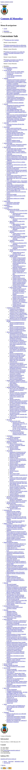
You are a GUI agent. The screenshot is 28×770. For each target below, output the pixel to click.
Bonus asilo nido (10, 672)
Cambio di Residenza (12, 108)
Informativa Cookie (19, 761)
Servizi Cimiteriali (8, 663)
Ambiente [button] (6, 78)
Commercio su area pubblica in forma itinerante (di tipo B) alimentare (18, 315)
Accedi (5, 28)
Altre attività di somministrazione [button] (14, 332)
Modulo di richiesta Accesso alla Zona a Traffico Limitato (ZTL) (16, 662)
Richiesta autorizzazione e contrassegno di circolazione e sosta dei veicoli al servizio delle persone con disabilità (16, 622)
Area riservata (7, 762)
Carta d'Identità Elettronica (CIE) (14, 109)
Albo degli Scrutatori (11, 584)
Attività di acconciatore (15, 449)
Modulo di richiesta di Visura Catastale (16, 666)
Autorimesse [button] (9, 435)
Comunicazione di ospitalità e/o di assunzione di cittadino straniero (15, 649)
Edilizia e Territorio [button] (8, 523)
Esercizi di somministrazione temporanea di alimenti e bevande (17, 354)
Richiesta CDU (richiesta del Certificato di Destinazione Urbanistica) (17, 721)
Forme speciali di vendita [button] (15, 287)
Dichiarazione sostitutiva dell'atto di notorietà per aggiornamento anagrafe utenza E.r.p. (15, 553)
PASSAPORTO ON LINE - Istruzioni (16, 110)
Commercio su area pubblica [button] (13, 307)
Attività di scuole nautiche (16, 492)
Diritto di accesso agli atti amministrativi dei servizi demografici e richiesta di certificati (17, 115)
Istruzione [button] (6, 610)
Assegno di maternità (12, 669)
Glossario (9, 174)
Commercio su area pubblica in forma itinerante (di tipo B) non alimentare (18, 317)
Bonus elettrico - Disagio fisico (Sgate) (16, 673)
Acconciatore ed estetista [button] (12, 446)
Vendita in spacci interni (18, 298)
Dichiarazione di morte (12, 701)
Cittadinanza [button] (6, 205)
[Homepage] (4, 15)
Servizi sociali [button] (7, 668)
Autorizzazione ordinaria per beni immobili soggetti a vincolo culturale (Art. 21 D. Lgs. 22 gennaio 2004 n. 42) (17, 171)
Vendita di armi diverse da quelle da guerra (19, 276)
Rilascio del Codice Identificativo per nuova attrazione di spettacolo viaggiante (18, 390)
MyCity (3, 765)
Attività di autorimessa (15, 437)
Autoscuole (12, 469)
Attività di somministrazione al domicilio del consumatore (17, 376)
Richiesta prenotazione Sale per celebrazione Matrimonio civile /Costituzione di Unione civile (15, 46)
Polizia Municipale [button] (8, 619)
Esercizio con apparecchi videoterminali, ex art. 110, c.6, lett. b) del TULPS (20, 424)
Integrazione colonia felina (13, 203)
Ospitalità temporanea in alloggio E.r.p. (16, 557)
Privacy (5, 761)
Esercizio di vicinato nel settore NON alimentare (20, 214)
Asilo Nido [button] (6, 123)
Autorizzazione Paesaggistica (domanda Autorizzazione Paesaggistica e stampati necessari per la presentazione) (16, 718)
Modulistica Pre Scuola (12, 614)
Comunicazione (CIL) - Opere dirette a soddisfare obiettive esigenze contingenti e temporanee (16, 153)
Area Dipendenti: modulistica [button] (10, 67)
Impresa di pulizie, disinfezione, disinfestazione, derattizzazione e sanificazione (17, 467)
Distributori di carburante (15, 440)
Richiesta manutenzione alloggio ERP (15, 556)
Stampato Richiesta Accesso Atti (14, 155)
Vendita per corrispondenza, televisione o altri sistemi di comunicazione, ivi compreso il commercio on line (20, 301)
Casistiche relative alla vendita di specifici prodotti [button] (17, 255)
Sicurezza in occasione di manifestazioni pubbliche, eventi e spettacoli (16, 659)
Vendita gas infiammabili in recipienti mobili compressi (19, 259)
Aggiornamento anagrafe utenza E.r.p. (15, 545)
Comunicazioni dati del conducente (15, 647)
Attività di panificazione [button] (12, 507)
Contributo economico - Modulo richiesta (16, 674)
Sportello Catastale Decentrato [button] (11, 665)
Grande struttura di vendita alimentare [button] (18, 236)
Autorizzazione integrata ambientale (15, 102)
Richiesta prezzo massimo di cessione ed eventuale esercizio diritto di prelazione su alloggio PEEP (16, 563)
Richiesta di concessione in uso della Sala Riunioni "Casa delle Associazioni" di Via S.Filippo (14, 53)
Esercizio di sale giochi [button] (15, 421)
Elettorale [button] (6, 583)
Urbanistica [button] (6, 712)
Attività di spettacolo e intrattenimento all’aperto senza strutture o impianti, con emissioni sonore (18, 412)
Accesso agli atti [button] (7, 70)
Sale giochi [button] (9, 419)
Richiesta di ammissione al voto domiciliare (17, 587)
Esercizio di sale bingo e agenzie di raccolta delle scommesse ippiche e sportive (19, 433)
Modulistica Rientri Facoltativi (14, 615)
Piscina (11, 472)
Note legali (11, 761)
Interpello (12, 711)
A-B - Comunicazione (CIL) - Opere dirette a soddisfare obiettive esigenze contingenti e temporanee (17, 182)
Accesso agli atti (10, 77)
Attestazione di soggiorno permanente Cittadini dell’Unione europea (15, 106)
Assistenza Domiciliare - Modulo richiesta (16, 670)
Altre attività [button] (9, 450)
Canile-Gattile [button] (7, 201)
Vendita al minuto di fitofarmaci (20, 286)
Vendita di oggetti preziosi (19, 278)
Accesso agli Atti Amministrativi (14, 75)
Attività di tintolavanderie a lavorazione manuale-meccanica (17, 505)
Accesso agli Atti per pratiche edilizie (15, 71)
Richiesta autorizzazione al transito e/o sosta (17, 643)
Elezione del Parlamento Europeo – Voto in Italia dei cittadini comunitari (17, 591)
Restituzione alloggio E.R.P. (13, 560)
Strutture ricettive (14, 384)
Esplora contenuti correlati (7, 1)
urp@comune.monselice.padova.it (12, 750)
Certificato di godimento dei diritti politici (16, 588)
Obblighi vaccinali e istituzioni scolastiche (16, 685)
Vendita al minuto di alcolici (19, 257)
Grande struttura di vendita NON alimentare (19, 234)
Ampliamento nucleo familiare (14, 546)
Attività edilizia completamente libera (15, 185)
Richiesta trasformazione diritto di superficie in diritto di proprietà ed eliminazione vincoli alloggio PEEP (17, 569)
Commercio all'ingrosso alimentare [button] (18, 245)
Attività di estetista (14, 448)
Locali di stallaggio (14, 493)
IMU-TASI (9, 708)
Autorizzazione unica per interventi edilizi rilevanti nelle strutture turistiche (16, 149)
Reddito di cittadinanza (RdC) (14, 686)
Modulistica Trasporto (12, 612)
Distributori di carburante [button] (12, 438)
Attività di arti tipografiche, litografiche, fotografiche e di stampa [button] (16, 497)
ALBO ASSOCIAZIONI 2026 (14, 128)
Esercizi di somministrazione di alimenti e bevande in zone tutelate (18, 327)
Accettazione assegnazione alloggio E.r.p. (16, 543)
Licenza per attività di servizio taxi (18, 458)
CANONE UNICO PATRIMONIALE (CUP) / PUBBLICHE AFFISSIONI (16, 706)
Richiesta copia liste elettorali (13, 593)
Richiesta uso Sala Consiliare (12, 40)
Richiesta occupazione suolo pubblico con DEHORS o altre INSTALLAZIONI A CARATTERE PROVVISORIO (16, 526)
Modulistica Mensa (11, 611)
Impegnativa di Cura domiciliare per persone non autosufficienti (15, 679)
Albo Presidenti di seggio (12, 585)
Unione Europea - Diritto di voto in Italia (16, 603)
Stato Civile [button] (6, 688)
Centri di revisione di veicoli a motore (18, 491)
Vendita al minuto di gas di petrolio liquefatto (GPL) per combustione (19, 263)
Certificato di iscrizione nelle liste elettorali (17, 589)
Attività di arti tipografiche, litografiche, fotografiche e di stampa (18, 500)
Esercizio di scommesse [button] (15, 430)
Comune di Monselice (12, 18)
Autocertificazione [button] (8, 143)
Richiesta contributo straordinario (14, 141)
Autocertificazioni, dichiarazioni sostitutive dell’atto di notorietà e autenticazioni (17, 145)
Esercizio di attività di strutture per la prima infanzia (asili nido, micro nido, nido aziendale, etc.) (18, 483)
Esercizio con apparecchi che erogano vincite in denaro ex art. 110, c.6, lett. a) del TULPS (20, 428)
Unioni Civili (10, 703)
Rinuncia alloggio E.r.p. (12, 576)
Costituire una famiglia (12, 699)
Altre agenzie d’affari (15, 473)
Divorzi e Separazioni (12, 689)
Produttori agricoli (14, 457)
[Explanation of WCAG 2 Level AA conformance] (8, 768)
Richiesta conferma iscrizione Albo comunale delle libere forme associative (16, 133)
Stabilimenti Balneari (14, 386)
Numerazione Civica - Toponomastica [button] (12, 616)
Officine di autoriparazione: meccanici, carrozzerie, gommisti (17, 444)
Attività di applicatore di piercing (17, 495)
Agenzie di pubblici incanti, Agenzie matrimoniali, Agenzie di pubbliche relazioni (18, 479)
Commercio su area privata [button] (13, 209)
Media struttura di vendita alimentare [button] (18, 226)
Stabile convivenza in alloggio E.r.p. (15, 578)
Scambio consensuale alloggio (14, 577)
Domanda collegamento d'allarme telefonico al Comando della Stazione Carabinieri (17, 645)
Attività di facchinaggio (15, 489)
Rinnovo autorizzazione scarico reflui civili (17, 156)
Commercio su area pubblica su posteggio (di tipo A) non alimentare (18, 312)
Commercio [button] (6, 208)
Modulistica (6, 31)
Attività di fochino (14, 462)
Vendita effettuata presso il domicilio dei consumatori (19, 305)
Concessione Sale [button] (8, 510)
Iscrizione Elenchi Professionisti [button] (11, 605)
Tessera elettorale (11, 604)
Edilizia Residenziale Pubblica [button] (11, 542)
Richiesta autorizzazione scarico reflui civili (17, 158)
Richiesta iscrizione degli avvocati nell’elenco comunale (15, 608)
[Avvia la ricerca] (1, 22)
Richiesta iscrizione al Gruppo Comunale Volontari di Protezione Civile (16, 635)
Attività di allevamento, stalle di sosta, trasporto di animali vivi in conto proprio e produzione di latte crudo (18, 487)
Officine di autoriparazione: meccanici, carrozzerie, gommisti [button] (16, 442)
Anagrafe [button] (6, 104)
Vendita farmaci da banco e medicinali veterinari (19, 266)
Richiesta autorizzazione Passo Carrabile (16, 642)
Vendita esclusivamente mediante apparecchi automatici (20, 296)
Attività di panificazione (15, 508)
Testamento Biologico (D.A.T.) (14, 690)
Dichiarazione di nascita (12, 700)
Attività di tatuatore (14, 471)
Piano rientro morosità (12, 558)
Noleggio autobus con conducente (18, 464)
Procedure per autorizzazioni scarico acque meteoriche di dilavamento (17, 168)
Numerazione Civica (11, 618)
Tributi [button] (5, 704)
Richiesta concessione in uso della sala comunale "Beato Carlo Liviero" (13, 60)
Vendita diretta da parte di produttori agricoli (19, 253)
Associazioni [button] (7, 127)
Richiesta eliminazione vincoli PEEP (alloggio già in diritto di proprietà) (15, 566)
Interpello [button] (9, 709)
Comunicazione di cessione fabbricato (15, 651)
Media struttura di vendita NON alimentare (19, 224)
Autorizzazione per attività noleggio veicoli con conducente (18, 460)
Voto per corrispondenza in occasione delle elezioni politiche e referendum (17, 601)
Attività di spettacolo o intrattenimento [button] (15, 387)
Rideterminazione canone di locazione (15, 572)
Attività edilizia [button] (7, 147)
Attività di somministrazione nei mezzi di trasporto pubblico (17, 378)
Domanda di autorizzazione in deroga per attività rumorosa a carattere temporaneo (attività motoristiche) (16, 86)
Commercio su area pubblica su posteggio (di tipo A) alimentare (17, 309)
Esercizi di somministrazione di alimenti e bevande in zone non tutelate (17, 324)
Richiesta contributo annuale (13, 140)
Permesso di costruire (12, 194)
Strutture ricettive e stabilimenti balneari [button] (16, 380)
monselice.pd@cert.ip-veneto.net (8, 759)
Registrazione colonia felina (13, 202)
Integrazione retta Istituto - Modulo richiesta (17, 681)
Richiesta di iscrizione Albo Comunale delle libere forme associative (17, 130)
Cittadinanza (9, 206)
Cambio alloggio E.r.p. (12, 547)
